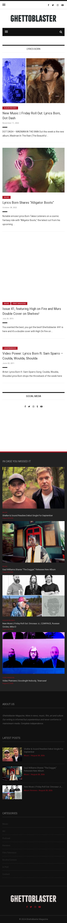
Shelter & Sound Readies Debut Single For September (27, 515)
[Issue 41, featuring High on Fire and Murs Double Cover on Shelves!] (33, 267)
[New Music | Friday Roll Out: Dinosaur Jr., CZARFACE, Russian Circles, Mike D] (33, 597)
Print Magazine (19, 303)
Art (3, 831)
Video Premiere (8, 678)
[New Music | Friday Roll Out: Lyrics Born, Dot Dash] (33, 80)
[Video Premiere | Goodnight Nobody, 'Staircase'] (33, 654)
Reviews (6, 845)
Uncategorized (10, 348)
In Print (5, 867)
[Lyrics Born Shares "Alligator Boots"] (33, 170)
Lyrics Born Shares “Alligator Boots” (28, 203)
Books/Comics (9, 860)
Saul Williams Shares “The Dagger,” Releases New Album (29, 569)
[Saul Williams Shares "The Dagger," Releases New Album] (33, 543)
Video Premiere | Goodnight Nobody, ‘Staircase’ (24, 680)
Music (6, 197)
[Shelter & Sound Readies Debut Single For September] (33, 489)
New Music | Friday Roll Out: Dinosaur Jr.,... (43, 787)
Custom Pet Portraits (11, 430)
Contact (6, 874)
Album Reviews (10, 108)
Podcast (6, 838)
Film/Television (9, 852)
